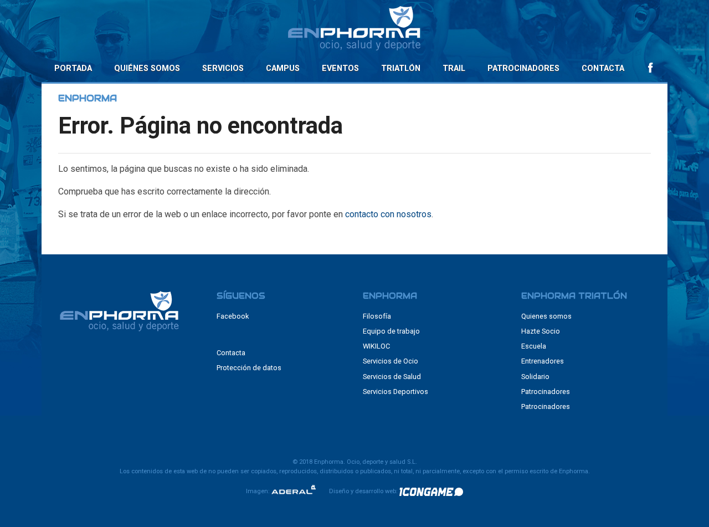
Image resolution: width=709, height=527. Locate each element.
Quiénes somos (147, 68)
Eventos (340, 68)
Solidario (535, 376)
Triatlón (400, 68)
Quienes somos (546, 316)
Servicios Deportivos (395, 391)
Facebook (233, 316)
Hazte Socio (540, 331)
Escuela (533, 346)
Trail (454, 68)
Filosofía (377, 316)
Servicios (223, 68)
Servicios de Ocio (390, 361)
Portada (73, 68)
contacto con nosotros (388, 214)
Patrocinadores (523, 68)
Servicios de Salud (392, 376)
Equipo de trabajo (391, 331)
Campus (283, 68)
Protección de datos (249, 368)
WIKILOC (376, 346)
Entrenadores (542, 361)
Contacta (603, 68)
